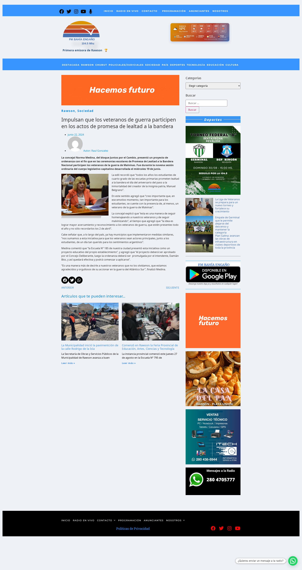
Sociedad (152, 64)
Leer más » (68, 363)
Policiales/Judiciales (126, 64)
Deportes (177, 64)
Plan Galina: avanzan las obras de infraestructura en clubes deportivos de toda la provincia (227, 242)
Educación (215, 64)
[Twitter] (69, 11)
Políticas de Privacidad (133, 528)
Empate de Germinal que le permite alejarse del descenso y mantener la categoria (227, 225)
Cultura (232, 64)
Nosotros (220, 11)
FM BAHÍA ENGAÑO (82, 39)
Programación (174, 11)
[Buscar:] (206, 103)
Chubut (101, 64)
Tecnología (196, 64)
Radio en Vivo (127, 11)
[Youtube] (83, 11)
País (165, 64)
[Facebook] (61, 11)
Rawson (87, 64)
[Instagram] (76, 11)
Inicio (108, 11)
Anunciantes (199, 11)
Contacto (149, 11)
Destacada (71, 64)
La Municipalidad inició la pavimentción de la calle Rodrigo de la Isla (89, 347)
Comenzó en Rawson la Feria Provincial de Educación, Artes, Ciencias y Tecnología (150, 347)
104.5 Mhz (88, 43)
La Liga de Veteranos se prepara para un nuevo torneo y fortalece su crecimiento (227, 205)
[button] (293, 561)
